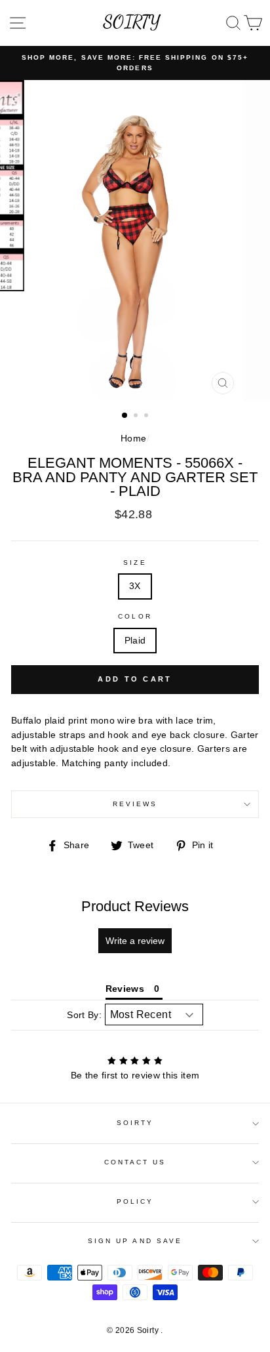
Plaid (135, 640)
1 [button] (125, 416)
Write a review (135, 940)
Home (133, 438)
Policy (135, 1201)
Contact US (135, 1162)
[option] (135, 63)
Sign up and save (135, 1240)
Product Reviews (135, 906)
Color (134, 616)
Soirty (135, 1122)
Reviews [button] (125, 988)
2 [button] (137, 416)
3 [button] (147, 416)
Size (134, 562)
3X (135, 586)
